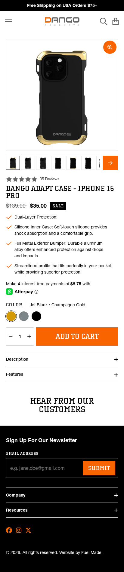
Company (15, 495)
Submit (99, 468)
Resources (17, 510)
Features (14, 374)
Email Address (22, 453)
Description (17, 359)
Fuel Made (91, 552)
